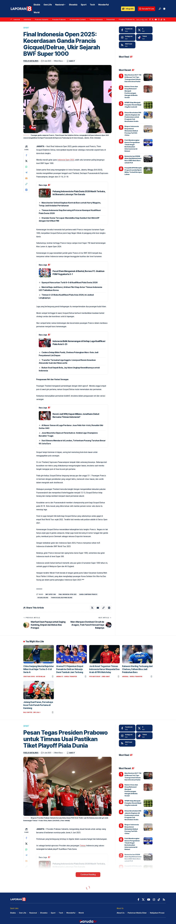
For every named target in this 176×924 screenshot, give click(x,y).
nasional (17, 19)
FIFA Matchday (94, 676)
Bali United (27, 712)
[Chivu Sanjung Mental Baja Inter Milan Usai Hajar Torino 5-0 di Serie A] (38, 654)
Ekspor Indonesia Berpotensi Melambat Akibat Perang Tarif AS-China (132, 130)
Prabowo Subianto (41, 19)
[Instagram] (158, 19)
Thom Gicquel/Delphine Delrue (61, 597)
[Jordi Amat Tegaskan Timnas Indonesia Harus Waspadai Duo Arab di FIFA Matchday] (104, 654)
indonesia (27, 19)
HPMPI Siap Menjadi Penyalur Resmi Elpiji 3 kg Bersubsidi (133, 104)
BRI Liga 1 (36, 712)
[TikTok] (161, 19)
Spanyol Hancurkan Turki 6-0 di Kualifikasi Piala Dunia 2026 (70, 282)
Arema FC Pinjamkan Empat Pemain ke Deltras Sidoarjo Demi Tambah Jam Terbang (69, 669)
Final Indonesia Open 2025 (67, 594)
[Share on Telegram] (26, 172)
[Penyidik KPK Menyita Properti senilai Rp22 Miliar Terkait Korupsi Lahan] (148, 170)
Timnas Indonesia (96, 19)
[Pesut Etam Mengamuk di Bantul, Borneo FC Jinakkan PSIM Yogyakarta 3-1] (45, 272)
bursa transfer (70, 676)
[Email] (26, 178)
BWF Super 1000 (50, 594)
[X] (152, 19)
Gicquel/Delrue (42, 597)
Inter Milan (40, 676)
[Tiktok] (144, 37)
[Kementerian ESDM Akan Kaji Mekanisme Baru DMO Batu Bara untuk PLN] (148, 158)
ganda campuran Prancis (88, 594)
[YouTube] (155, 19)
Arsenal (125, 676)
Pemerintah (110, 19)
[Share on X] (26, 161)
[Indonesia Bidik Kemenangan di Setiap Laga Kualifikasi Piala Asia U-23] (45, 342)
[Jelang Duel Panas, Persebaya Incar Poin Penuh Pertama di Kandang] (38, 690)
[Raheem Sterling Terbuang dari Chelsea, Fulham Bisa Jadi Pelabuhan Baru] (137, 654)
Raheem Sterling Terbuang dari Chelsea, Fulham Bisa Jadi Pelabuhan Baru (137, 669)
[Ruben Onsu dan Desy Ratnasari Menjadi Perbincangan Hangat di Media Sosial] (148, 89)
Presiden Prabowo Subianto (129, 19)
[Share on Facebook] (26, 155)
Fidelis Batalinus (30, 61)
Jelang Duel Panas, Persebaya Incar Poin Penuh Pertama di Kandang (38, 705)
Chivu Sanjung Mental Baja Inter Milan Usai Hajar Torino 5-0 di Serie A (38, 669)
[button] (160, 9)
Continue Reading (88, 874)
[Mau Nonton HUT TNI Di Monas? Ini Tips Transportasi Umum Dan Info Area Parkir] (148, 77)
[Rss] (164, 19)
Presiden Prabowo (59, 19)
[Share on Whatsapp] (26, 167)
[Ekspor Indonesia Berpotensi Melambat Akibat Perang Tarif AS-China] (148, 128)
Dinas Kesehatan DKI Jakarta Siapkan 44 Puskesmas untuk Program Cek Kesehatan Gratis (133, 117)
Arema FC (59, 676)
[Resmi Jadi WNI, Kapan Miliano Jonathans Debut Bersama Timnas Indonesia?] (45, 415)
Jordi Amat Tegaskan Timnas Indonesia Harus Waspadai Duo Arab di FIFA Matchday (104, 669)
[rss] (127, 44)
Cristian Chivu (29, 676)
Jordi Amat (105, 676)
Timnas (83, 845)
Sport (26, 28)
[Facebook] (150, 19)
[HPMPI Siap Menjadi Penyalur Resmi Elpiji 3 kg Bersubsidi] (148, 105)
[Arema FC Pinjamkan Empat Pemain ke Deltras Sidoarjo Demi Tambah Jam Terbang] (71, 654)
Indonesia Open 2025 (65, 160)
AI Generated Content (78, 19)
